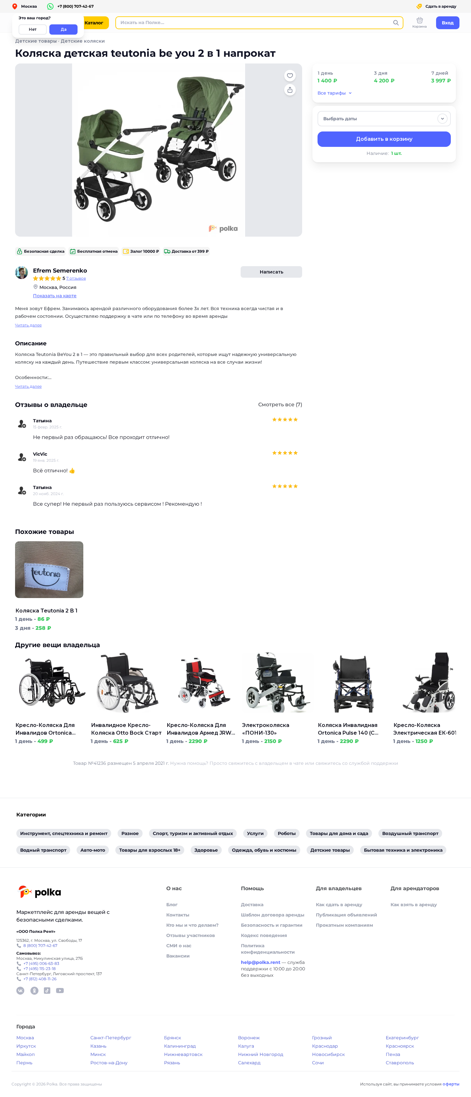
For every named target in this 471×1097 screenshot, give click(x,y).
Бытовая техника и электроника (403, 850)
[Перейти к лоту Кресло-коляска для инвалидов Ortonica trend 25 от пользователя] (51, 717)
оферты (450, 1084)
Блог (172, 904)
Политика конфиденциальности (268, 949)
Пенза (393, 1054)
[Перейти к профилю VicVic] (22, 457)
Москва (25, 1038)
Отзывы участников (190, 935)
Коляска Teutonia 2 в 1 (46, 611)
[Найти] (396, 22)
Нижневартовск (183, 1054)
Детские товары (36, 41)
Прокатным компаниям (344, 925)
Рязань (172, 1063)
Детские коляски (83, 41)
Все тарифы (332, 93)
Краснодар (325, 1046)
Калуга (246, 1046)
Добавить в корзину (384, 139)
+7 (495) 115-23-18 (39, 968)
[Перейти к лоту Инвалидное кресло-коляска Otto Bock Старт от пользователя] (126, 717)
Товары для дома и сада (339, 833)
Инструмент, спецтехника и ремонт (63, 833)
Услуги (255, 833)
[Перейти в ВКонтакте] (20, 990)
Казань (98, 1046)
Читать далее (28, 325)
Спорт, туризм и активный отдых (193, 833)
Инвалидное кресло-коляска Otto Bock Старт (126, 729)
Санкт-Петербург (110, 1038)
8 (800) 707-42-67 (40, 945)
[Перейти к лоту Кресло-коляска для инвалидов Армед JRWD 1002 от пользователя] (202, 717)
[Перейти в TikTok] (47, 990)
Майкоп (25, 1054)
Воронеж (249, 1038)
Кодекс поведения (264, 935)
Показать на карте (55, 296)
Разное (130, 833)
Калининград (180, 1046)
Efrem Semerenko (60, 270)
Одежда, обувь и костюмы (264, 850)
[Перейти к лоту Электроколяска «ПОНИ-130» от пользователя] (278, 717)
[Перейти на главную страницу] (39, 892)
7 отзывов (76, 278)
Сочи (318, 1063)
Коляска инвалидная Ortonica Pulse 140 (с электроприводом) (347, 729)
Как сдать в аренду (339, 904)
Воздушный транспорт (410, 833)
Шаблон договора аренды (272, 915)
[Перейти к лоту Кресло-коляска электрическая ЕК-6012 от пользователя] (429, 717)
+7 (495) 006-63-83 (41, 963)
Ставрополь (400, 1063)
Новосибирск (328, 1054)
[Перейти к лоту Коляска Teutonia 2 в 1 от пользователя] (49, 603)
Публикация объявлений (346, 915)
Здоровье (206, 850)
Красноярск (400, 1046)
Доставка (252, 904)
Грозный (322, 1038)
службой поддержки (373, 763)
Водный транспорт (43, 850)
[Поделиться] (290, 90)
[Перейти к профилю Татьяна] (22, 424)
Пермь (24, 1063)
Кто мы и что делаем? (192, 925)
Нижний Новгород (260, 1054)
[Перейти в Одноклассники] (34, 990)
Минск (98, 1054)
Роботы (287, 833)
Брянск (172, 1038)
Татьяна (42, 421)
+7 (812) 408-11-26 (39, 978)
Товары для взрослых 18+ (149, 850)
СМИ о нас (178, 946)
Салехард (249, 1063)
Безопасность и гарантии (271, 925)
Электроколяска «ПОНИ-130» (265, 729)
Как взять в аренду (414, 904)
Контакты (177, 915)
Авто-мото (92, 850)
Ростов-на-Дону (109, 1063)
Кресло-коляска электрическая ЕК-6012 (426, 729)
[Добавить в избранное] (290, 75)
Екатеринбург (402, 1038)
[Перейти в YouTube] (60, 990)
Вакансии (178, 956)
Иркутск (26, 1046)
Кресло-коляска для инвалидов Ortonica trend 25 (45, 729)
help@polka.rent (261, 962)
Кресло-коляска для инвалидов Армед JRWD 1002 (201, 729)
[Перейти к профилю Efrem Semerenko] (21, 272)
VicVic (40, 454)
